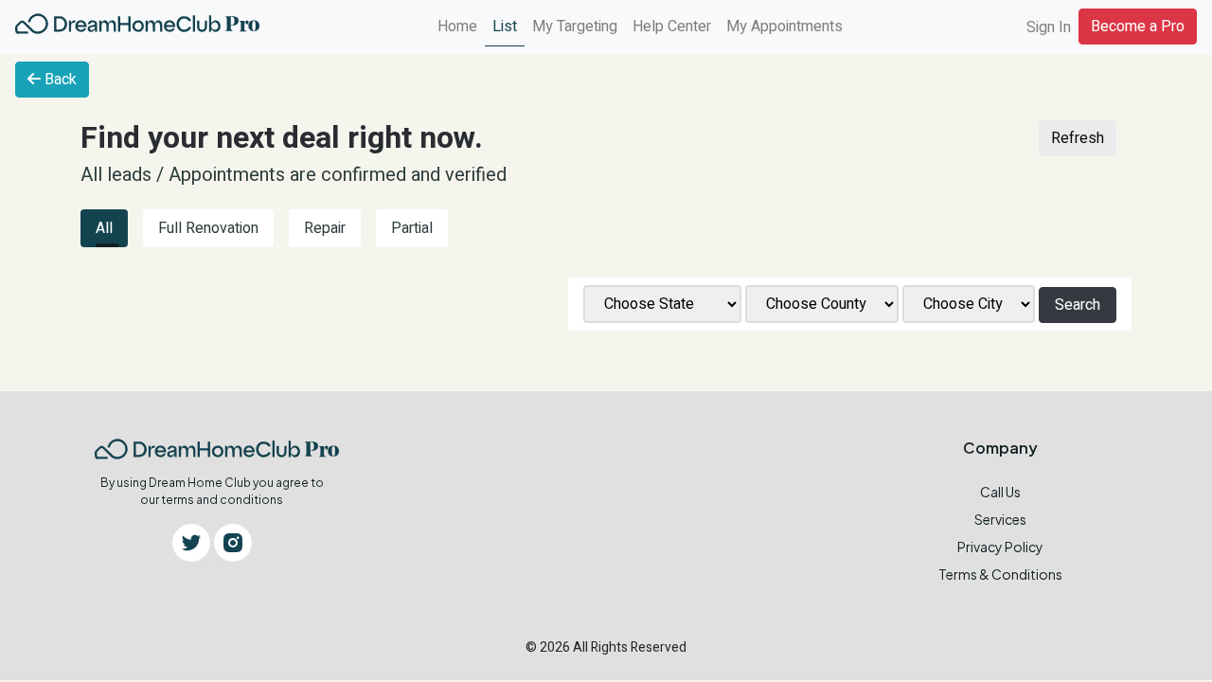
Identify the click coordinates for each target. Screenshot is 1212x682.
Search (1077, 305)
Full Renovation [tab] (208, 228)
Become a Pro (1138, 26)
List (504, 26)
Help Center (672, 26)
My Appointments (784, 26)
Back (59, 79)
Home (457, 26)
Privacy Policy (1000, 546)
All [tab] (104, 228)
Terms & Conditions (1000, 574)
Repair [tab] (325, 228)
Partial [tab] (412, 228)
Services (1000, 519)
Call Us (1000, 491)
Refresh (1077, 138)
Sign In (1048, 27)
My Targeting (574, 26)
